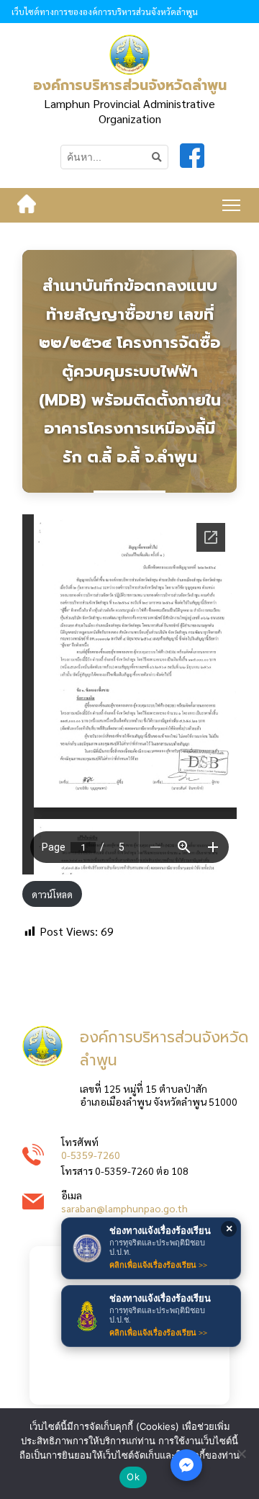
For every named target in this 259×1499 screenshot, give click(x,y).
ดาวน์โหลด (52, 894)
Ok (133, 1476)
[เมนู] (231, 205)
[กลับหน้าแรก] (27, 205)
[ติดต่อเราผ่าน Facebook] (186, 1465)
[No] (241, 1453)
